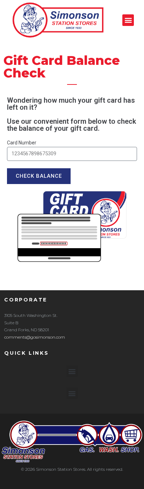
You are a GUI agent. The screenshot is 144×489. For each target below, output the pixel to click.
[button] (128, 20)
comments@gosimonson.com (34, 337)
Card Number (21, 142)
